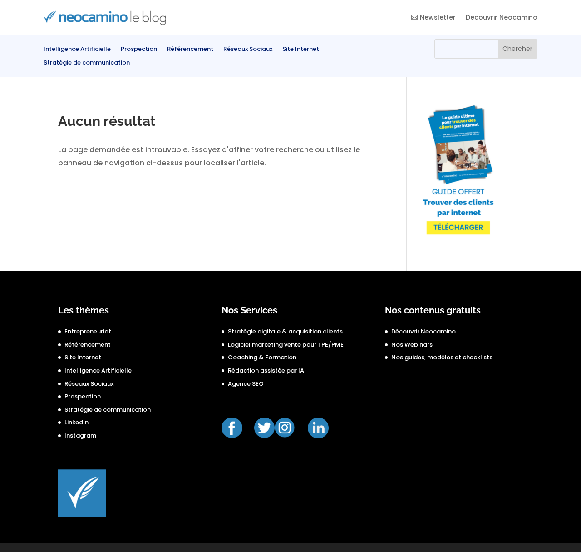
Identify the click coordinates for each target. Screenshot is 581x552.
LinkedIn (76, 422)
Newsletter (438, 17)
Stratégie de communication (87, 63)
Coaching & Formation (262, 357)
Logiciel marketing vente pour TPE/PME (286, 344)
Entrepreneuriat (87, 331)
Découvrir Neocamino (501, 17)
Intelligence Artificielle (77, 49)
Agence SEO (246, 383)
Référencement (190, 49)
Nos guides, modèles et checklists (441, 357)
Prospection (139, 49)
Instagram (80, 435)
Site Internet (300, 49)
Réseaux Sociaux (247, 49)
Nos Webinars (412, 344)
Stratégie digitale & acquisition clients (285, 331)
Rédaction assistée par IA (266, 370)
